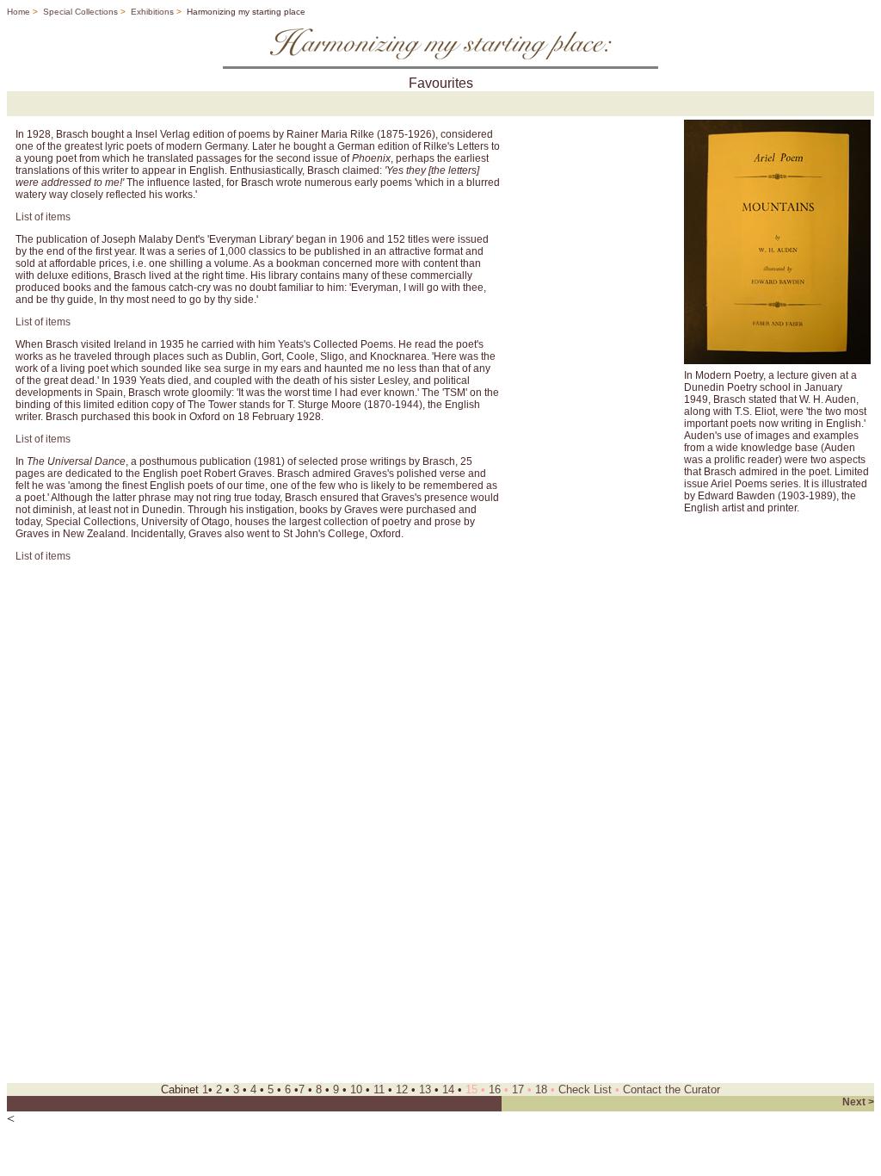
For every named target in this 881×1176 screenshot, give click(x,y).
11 (379, 1089)
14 (448, 1089)
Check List (585, 1089)
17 (518, 1089)
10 (356, 1089)
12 (402, 1089)
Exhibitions (152, 11)
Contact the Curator (671, 1089)
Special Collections (79, 11)
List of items (43, 217)
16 (495, 1089)
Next (854, 1102)
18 (541, 1089)
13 (425, 1089)
